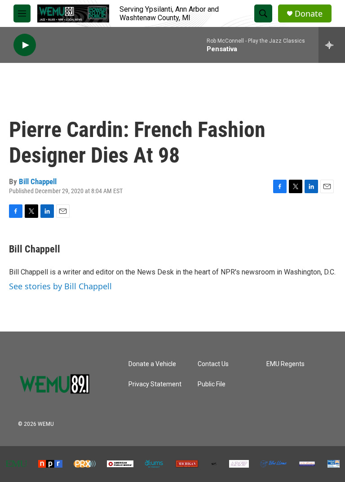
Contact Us (213, 364)
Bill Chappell (38, 181)
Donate (309, 13)
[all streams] (331, 45)
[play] (25, 45)
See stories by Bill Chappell (60, 286)
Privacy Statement (154, 384)
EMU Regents (285, 364)
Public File (212, 384)
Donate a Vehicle (152, 364)
